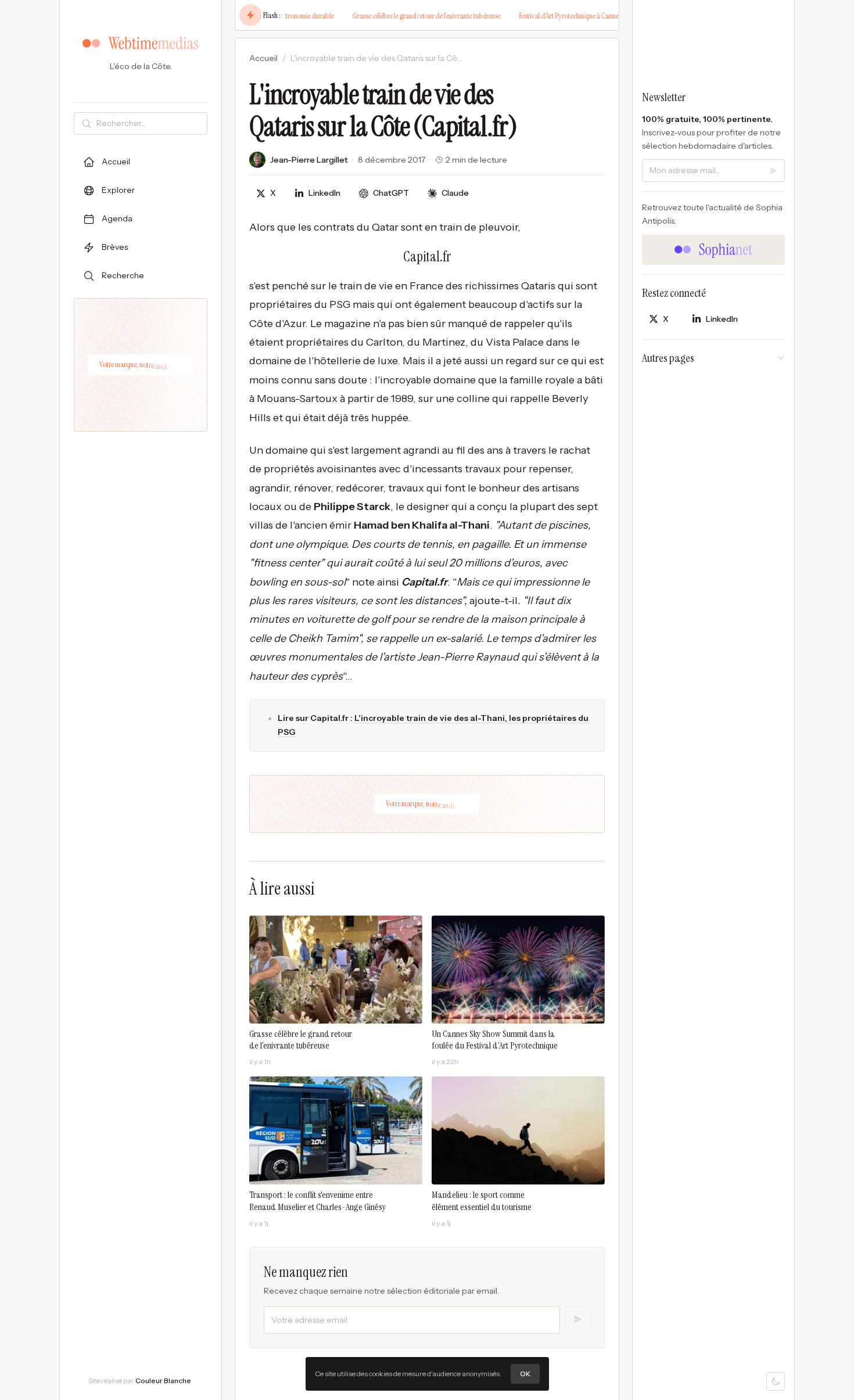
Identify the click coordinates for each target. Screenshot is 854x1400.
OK (525, 1373)
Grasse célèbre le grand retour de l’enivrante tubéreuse (400, 15)
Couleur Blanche (163, 1380)
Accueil (263, 58)
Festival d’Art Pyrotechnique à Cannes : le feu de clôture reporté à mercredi (593, 15)
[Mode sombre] (775, 1381)
